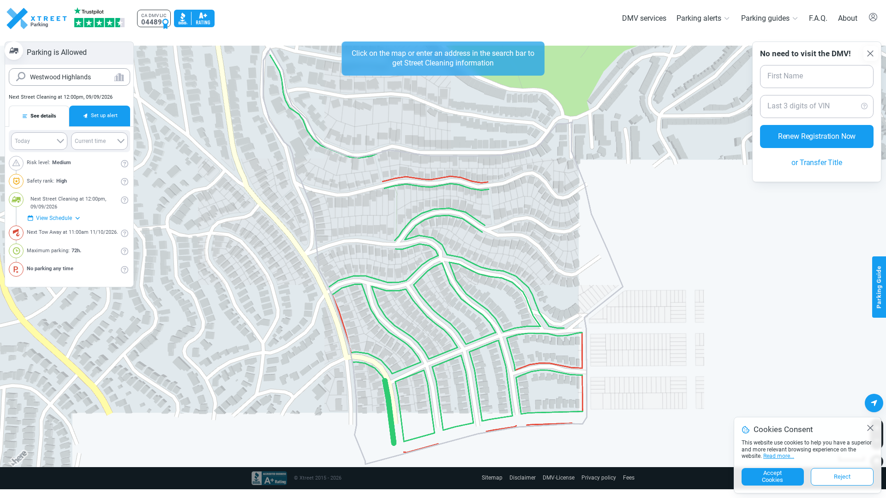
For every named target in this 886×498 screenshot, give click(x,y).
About (848, 18)
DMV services (650, 18)
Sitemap (499, 478)
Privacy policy (601, 478)
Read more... (778, 457)
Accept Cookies (772, 477)
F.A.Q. (818, 18)
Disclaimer (528, 478)
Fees (629, 478)
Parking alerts (703, 18)
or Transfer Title (817, 153)
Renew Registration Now (816, 126)
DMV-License (563, 478)
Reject (842, 477)
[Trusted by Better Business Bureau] (193, 18)
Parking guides (767, 18)
